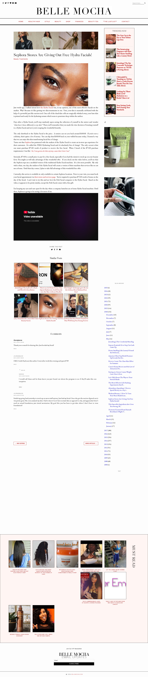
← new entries (20, 443)
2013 (106, 444)
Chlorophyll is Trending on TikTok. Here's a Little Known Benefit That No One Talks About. (125, 81)
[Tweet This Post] (52, 249)
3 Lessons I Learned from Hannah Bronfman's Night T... (119, 411)
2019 (106, 308)
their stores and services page (45, 177)
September (110, 325)
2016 (106, 434)
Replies (23, 370)
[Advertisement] (56, 475)
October (109, 321)
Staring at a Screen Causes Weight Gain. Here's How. (120, 373)
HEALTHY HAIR (34, 21)
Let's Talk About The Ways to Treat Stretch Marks (120, 378)
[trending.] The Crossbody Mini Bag (121, 342)
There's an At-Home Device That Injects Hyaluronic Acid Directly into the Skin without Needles (51, 288)
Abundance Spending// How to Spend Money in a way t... (119, 389)
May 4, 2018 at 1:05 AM (19, 357)
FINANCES (79, 21)
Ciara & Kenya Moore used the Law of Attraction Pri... (121, 367)
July (107, 332)
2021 (106, 301)
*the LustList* (110, 21)
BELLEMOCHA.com (77, 674)
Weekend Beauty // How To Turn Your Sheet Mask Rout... (119, 394)
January (109, 426)
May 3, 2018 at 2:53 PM (19, 342)
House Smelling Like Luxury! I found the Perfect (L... (121, 351)
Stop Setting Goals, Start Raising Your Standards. (124, 107)
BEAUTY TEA (93, 21)
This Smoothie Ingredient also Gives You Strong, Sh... (121, 405)
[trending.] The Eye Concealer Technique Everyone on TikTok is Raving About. (124, 66)
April (108, 416)
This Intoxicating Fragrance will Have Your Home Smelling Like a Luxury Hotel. (124, 52)
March (108, 419)
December (110, 315)
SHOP (68, 21)
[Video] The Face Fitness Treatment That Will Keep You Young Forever (76, 318)
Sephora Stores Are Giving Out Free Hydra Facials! (51, 318)
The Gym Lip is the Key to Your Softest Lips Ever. (124, 37)
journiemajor (18, 356)
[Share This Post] (54, 249)
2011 (106, 451)
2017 (106, 430)
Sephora (28, 142)
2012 (106, 448)
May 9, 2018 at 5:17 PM (19, 395)
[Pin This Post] (57, 249)
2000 (106, 465)
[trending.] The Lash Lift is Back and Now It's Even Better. (26, 288)
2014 (106, 441)
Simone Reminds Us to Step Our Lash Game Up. (121, 346)
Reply (15, 348)
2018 (106, 312)
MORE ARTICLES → (91, 443)
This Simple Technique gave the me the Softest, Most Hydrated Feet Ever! (76, 288)
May (107, 339)
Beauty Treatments (21, 59)
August (109, 328)
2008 (106, 461)
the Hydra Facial (46, 107)
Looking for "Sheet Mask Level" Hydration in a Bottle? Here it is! (123, 94)
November (110, 318)
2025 (106, 288)
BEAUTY (58, 21)
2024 (106, 291)
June (108, 335)
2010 (106, 454)
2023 (106, 294)
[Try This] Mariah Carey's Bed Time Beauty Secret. (26, 318)
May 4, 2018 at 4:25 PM (24, 376)
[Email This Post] (60, 249)
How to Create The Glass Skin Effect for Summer (120, 362)
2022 (106, 298)
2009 (106, 458)
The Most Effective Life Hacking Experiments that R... (119, 384)
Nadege (21, 374)
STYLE (47, 21)
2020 (106, 305)
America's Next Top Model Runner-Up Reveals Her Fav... (120, 357)
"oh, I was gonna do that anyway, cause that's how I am (50, 151)
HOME (21, 21)
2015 (106, 437)
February (109, 423)
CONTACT (125, 21)
